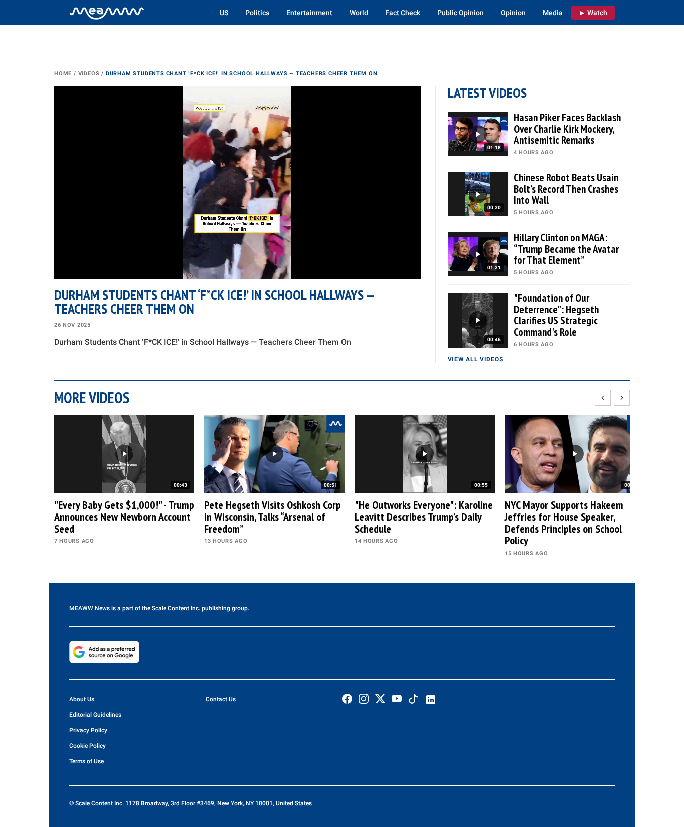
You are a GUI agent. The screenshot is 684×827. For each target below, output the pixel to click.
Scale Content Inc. (176, 608)
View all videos (475, 359)
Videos (89, 73)
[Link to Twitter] (380, 699)
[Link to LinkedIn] (431, 700)
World (359, 13)
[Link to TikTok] (413, 701)
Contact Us (221, 699)
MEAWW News (89, 608)
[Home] (106, 13)
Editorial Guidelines (95, 714)
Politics (257, 13)
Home (63, 73)
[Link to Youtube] (397, 699)
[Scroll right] (622, 398)
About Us (81, 699)
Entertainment (309, 13)
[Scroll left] (603, 398)
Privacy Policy (88, 730)
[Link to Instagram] (364, 699)
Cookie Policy (87, 745)
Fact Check (402, 13)
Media (553, 13)
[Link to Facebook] (347, 699)
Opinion (513, 13)
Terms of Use (86, 761)
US (224, 13)
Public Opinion (460, 13)
